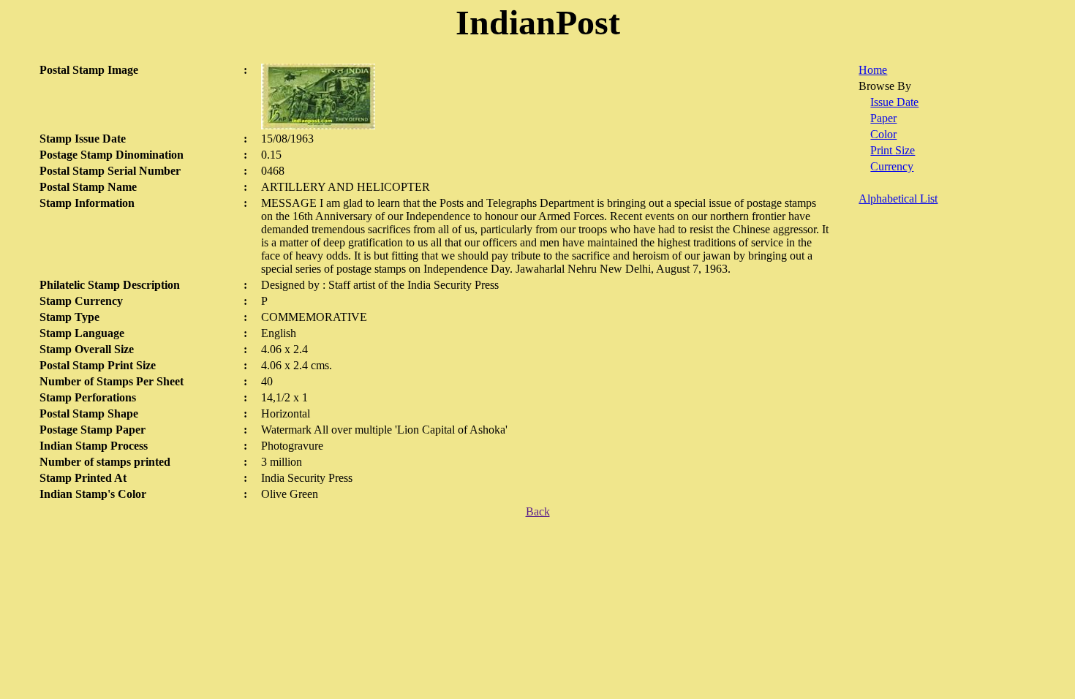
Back (538, 511)
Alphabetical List (898, 198)
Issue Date (894, 102)
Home (873, 70)
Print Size (892, 150)
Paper (883, 118)
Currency (891, 166)
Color (883, 134)
